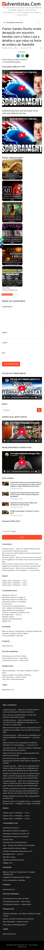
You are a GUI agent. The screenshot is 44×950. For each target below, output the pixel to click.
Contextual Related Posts (9, 290)
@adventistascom (8, 690)
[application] (22, 388)
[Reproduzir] (5, 397)
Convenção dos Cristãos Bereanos (13, 606)
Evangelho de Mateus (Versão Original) (15, 633)
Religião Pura (6, 621)
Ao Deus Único (7, 604)
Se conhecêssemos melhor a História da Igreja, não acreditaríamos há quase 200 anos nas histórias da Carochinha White (21, 768)
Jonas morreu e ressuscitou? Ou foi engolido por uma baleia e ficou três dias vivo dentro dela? (22, 559)
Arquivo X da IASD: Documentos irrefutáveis (16, 675)
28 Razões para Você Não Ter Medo (14, 656)
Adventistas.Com (22, 4)
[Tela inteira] (39, 397)
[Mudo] (36, 397)
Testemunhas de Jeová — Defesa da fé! (15, 660)
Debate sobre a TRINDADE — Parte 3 (14, 585)
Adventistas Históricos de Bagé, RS (13, 597)
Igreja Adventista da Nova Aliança (13, 610)
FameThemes (22, 947)
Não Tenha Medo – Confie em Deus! (14, 677)
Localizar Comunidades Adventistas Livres (16, 612)
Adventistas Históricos (9, 595)
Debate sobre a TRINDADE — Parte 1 (14, 581)
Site (3, 353)
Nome (5, 332)
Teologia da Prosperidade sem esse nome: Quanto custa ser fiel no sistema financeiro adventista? (24, 494)
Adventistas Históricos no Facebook (14, 602)
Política (16, 294)
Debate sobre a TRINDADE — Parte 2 (14, 583)
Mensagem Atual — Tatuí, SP (12, 615)
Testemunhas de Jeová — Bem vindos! (15, 658)
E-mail (5, 343)
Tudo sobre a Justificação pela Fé (13, 679)
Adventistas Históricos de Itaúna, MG (14, 599)
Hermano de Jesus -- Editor (10, 48)
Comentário (7, 307)
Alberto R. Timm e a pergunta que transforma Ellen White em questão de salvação (21, 760)
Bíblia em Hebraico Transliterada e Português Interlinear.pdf (22, 631)
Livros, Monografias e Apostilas (12, 636)
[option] (23, 22)
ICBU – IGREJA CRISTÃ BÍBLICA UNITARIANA (17, 608)
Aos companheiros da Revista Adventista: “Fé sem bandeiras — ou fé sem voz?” (22, 737)
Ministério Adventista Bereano (12, 619)
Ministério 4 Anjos (8, 617)
